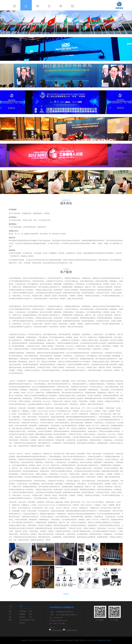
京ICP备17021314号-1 (104, 640)
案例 (37, 6)
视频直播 (22, 614)
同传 (30, 614)
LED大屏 (31, 620)
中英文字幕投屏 (24, 620)
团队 (61, 6)
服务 (26, 6)
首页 (14, 6)
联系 (72, 6)
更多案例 (66, 594)
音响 (30, 611)
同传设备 (22, 623)
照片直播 (22, 617)
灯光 (30, 617)
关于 (49, 6)
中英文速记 (22, 611)
